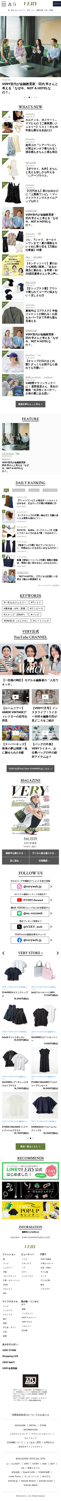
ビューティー (27, 1254)
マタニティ (7, 1289)
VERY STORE (29, 953)
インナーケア (27, 1276)
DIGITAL (32, 1425)
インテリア (7, 1310)
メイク (24, 1259)
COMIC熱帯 (44, 1472)
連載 (23, 1309)
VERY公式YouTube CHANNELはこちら (29, 768)
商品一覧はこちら (29, 1146)
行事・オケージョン (11, 1280)
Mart (44, 1464)
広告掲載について (15, 1442)
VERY (26, 1464)
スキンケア (26, 1263)
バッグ (6, 1263)
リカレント (26, 1326)
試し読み (14, 860)
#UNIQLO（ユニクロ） (16, 620)
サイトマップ (30, 1438)
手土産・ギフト (9, 1327)
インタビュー (27, 1313)
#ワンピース (36, 608)
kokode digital (30, 1485)
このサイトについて (19, 1434)
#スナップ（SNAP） (15, 614)
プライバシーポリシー (41, 1434)
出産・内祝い (46, 1267)
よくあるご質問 (33, 1442)
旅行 (5, 1319)
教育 (42, 1285)
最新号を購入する (14, 853)
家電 (5, 1336)
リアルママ (45, 1289)
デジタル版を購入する (43, 853)
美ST (52, 1464)
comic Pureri (15, 1476)
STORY (35, 1464)
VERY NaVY (8, 1362)
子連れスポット (47, 1263)
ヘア (23, 1267)
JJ (7, 1464)
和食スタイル (34, 1468)
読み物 (24, 1330)
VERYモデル (27, 1322)
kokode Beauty (28, 1481)
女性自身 (15, 1472)
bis (22, 1468)
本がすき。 (47, 1476)
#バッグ (35, 614)
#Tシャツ (31, 10)
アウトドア (7, 1314)
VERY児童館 (46, 1259)
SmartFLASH (29, 1472)
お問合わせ (49, 1442)
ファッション (8, 1254)
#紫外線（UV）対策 (44, 10)
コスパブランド (9, 1276)
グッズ (43, 1276)
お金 (5, 1331)
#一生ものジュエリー (16, 10)
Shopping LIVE (10, 1356)
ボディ (24, 1272)
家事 (5, 1323)
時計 (5, 1293)
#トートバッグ (41, 620)
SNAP (5, 1285)
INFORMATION (30, 1430)
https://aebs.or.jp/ (35, 1400)
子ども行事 (45, 1280)
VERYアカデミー (29, 1317)
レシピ (6, 1306)
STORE (43, 1425)
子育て (43, 1254)
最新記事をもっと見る (29, 404)
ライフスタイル (10, 1301)
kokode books (46, 1481)
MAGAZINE (20, 1425)
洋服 (5, 1272)
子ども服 (44, 1272)
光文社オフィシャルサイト (30, 1447)
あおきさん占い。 (11, 1344)
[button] (24, 97)
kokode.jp (13, 1481)
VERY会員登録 (9, 1368)
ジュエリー (7, 1267)
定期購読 (43, 860)
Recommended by (45, 585)
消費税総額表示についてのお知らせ (30, 1414)
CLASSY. (16, 1464)
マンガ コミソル (31, 1476)
